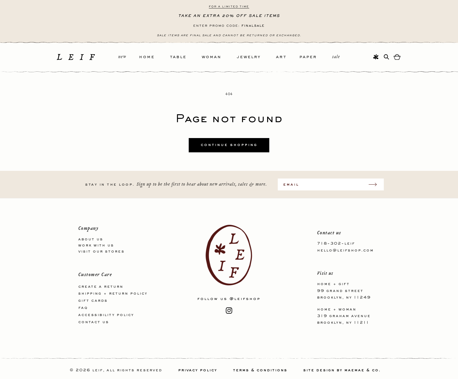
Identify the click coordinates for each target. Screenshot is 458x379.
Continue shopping (229, 145)
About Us (90, 239)
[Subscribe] (375, 184)
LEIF (97, 370)
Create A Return (100, 286)
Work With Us (96, 245)
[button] (154, 57)
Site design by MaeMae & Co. (342, 370)
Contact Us (93, 322)
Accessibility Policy (106, 315)
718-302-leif (336, 243)
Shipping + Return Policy (112, 293)
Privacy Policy (197, 370)
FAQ (83, 307)
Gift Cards (93, 301)
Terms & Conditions (260, 370)
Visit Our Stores (101, 251)
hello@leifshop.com (345, 250)
